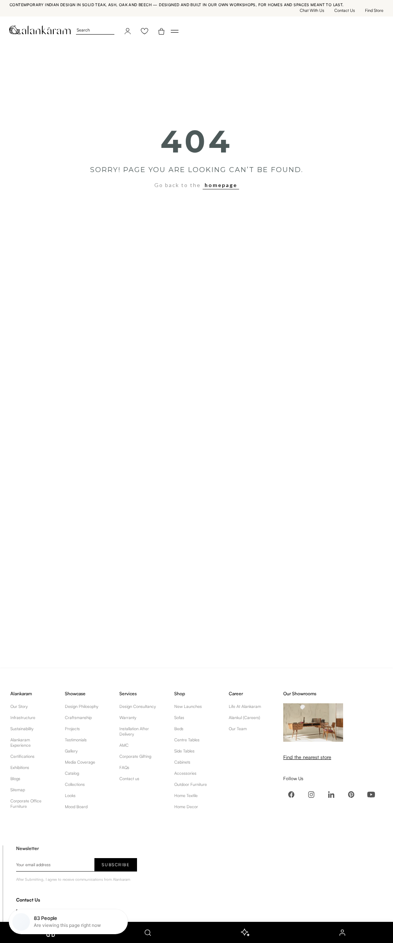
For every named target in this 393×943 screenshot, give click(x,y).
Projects (72, 728)
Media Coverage (80, 762)
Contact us (129, 778)
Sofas (179, 717)
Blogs (15, 778)
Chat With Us (312, 10)
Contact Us (344, 10)
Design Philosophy (81, 706)
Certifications (22, 756)
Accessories (185, 773)
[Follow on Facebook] (291, 794)
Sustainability (21, 728)
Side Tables (184, 751)
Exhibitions (19, 767)
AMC (124, 745)
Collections (75, 784)
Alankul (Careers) (244, 717)
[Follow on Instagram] (311, 794)
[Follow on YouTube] (371, 794)
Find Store (374, 10)
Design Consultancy (137, 706)
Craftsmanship (78, 717)
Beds (178, 728)
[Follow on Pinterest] (351, 794)
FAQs (124, 767)
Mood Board (76, 806)
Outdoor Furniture (190, 784)
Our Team (238, 728)
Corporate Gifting (135, 756)
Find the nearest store (307, 757)
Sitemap (17, 789)
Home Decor (186, 806)
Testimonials (76, 739)
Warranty (127, 717)
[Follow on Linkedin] (331, 794)
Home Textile (186, 795)
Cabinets (182, 762)
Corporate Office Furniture (25, 803)
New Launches (188, 706)
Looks (70, 795)
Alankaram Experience (20, 742)
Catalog (72, 773)
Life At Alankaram (245, 706)
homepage (221, 185)
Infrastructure (22, 717)
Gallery (71, 751)
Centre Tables (187, 739)
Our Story (19, 706)
